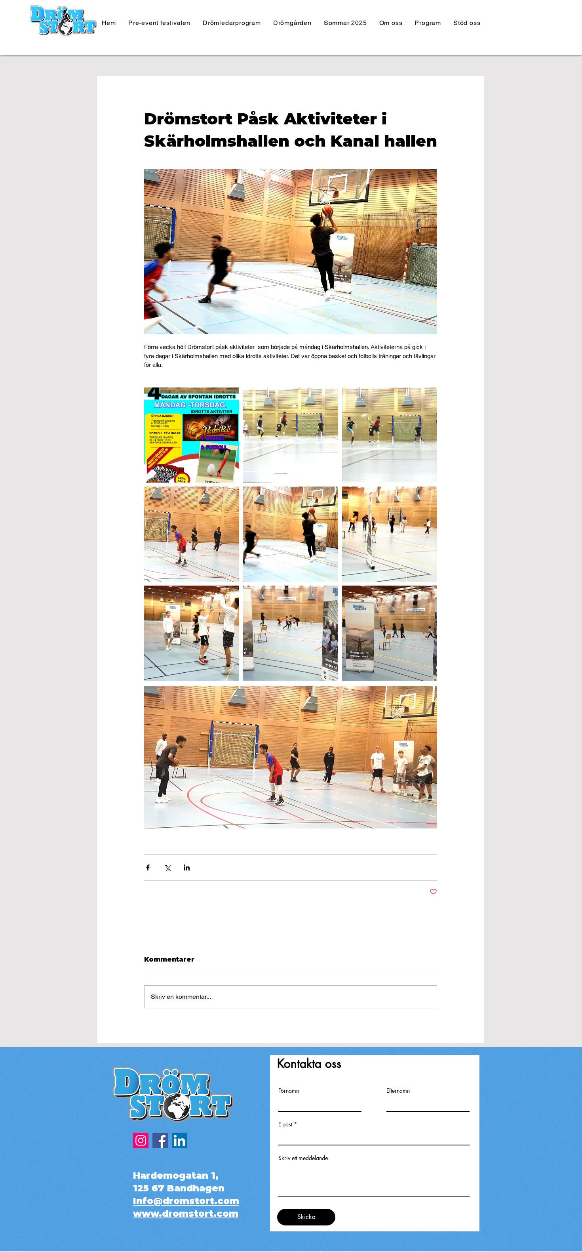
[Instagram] (140, 1140)
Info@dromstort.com (186, 1200)
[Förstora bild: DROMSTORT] (191, 435)
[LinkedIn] (179, 1140)
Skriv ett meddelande (303, 1158)
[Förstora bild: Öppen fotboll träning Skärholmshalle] (290, 435)
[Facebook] (160, 1140)
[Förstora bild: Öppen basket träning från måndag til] (389, 534)
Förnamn (288, 1091)
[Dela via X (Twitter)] (167, 867)
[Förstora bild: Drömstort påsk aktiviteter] (389, 633)
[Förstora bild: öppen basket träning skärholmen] (191, 633)
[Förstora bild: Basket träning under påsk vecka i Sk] (290, 633)
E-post (285, 1124)
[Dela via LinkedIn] (186, 867)
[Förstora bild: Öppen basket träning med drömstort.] (191, 534)
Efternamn (398, 1091)
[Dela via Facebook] (148, 867)
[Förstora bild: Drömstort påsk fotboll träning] (389, 435)
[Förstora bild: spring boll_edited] (290, 534)
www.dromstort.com (185, 1213)
